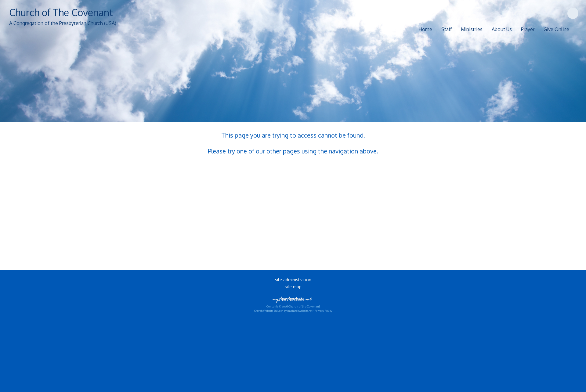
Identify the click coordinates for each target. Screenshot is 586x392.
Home (425, 29)
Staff (446, 29)
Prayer (527, 29)
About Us (502, 29)
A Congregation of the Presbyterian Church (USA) (62, 23)
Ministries (472, 29)
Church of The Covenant (61, 12)
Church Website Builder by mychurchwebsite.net (283, 310)
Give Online (556, 29)
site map (293, 286)
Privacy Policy (323, 310)
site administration (293, 279)
